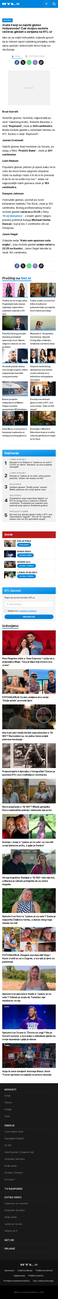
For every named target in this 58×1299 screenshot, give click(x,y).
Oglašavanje (19, 1275)
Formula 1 (10, 1179)
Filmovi (8, 1102)
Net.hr (26, 278)
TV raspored (14, 1188)
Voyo (7, 1116)
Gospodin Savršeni (15, 1159)
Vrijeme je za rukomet (16, 1203)
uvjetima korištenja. (28, 611)
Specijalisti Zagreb (14, 1138)
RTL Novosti (13, 590)
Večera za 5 (11, 1230)
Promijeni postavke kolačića (17, 1281)
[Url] (41, 62)
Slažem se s (22, 611)
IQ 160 (8, 1145)
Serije (7, 1095)
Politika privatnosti (44, 1270)
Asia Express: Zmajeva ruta (19, 1152)
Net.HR (9, 1240)
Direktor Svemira (14, 1172)
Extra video (13, 1197)
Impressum (9, 1270)
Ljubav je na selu (13, 1224)
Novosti (10, 1089)
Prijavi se (29, 616)
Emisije (8, 1109)
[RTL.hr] (10, 4)
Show (9, 534)
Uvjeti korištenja (25, 1270)
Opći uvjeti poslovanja (43, 1281)
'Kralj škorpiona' (13, 215)
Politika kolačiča (35, 1275)
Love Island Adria (14, 1131)
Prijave (10, 1248)
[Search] (54, 3)
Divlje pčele (11, 1165)
